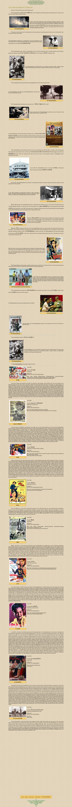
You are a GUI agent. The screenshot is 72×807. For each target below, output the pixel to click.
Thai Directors (37, 796)
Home (22, 796)
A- (32, 10)
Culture (26, 796)
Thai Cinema (31, 796)
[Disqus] (36, 749)
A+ (31, 10)
